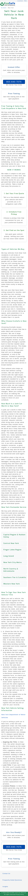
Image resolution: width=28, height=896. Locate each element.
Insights (5, 886)
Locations (20, 0)
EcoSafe (3, 7)
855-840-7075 (14, 82)
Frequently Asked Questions (12, 880)
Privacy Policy (20, 894)
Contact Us (6, 873)
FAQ (25, 0)
